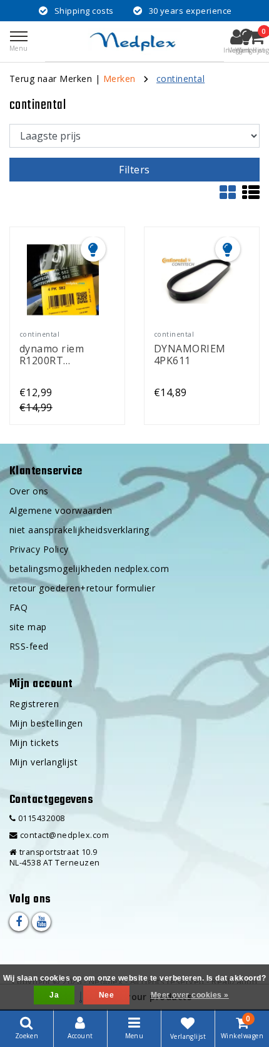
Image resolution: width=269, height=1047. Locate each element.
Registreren (34, 704)
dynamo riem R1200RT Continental (51, 354)
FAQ (18, 607)
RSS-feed (29, 646)
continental (180, 78)
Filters (134, 169)
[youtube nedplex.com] (41, 921)
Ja (54, 995)
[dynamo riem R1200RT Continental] (62, 280)
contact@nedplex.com (64, 835)
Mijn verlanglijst (43, 762)
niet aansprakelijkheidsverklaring (79, 530)
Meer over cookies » (190, 995)
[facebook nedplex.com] (18, 921)
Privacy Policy (39, 549)
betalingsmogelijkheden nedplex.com (89, 569)
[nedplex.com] (134, 41)
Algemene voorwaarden (61, 510)
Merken (119, 78)
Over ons (29, 491)
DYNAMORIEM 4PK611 (190, 354)
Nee (106, 995)
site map (28, 627)
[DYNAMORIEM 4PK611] (197, 280)
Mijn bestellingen (46, 723)
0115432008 (40, 818)
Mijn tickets (34, 742)
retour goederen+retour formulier (82, 588)
